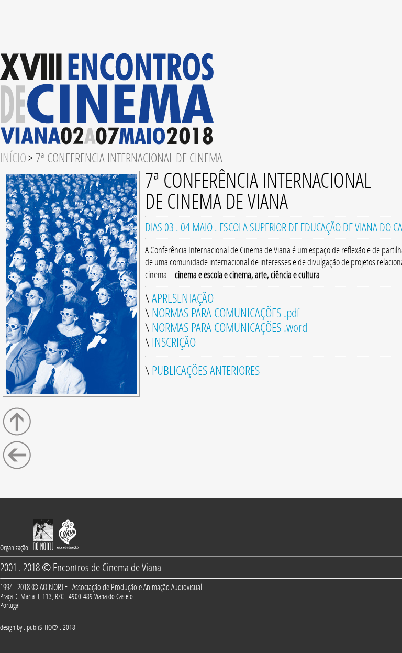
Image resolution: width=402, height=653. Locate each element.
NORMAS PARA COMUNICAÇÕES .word (229, 327)
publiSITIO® (42, 627)
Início (13, 158)
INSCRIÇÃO (174, 342)
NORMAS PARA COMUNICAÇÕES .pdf (225, 313)
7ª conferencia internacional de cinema (129, 158)
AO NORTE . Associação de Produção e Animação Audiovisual (121, 587)
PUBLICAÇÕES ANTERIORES (206, 370)
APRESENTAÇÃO (183, 298)
